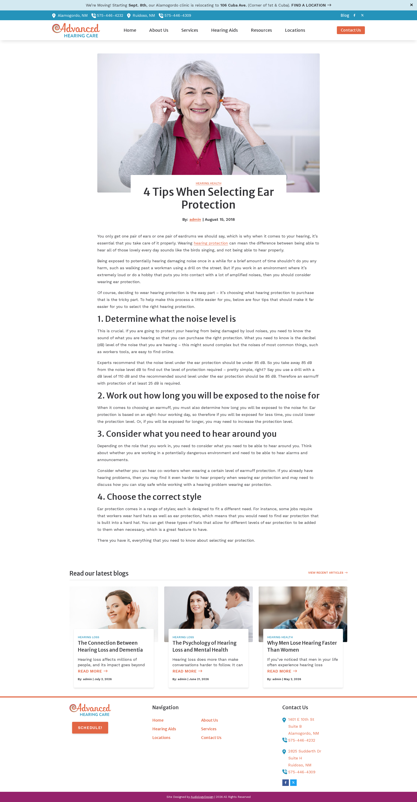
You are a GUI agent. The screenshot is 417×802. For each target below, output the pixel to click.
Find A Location (308, 5)
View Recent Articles (325, 572)
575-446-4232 (110, 15)
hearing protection (211, 243)
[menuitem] (343, 15)
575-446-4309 (177, 15)
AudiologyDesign (202, 797)
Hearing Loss (88, 637)
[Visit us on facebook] (354, 15)
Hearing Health (208, 183)
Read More (90, 671)
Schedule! (90, 727)
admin (195, 219)
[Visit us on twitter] (362, 15)
